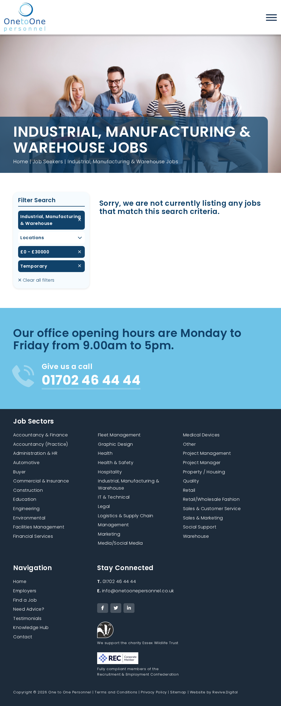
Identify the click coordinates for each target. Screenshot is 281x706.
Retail (189, 490)
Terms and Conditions (116, 692)
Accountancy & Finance (40, 435)
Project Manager (202, 462)
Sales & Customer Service (212, 508)
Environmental (29, 518)
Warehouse (196, 536)
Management (113, 525)
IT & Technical (114, 497)
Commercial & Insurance (41, 481)
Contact (22, 637)
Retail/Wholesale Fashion (211, 499)
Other (189, 444)
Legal (104, 506)
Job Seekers (48, 161)
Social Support (199, 527)
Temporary (33, 266)
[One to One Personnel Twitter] (115, 608)
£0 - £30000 (34, 252)
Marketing (109, 534)
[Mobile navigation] (271, 18)
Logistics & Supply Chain (125, 516)
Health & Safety (115, 462)
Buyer (19, 472)
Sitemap (178, 692)
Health (105, 453)
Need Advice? (28, 609)
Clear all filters (38, 280)
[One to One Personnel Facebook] (102, 608)
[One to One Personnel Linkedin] (128, 608)
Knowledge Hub (31, 627)
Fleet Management (119, 435)
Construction (28, 490)
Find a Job (25, 600)
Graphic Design (115, 444)
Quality (191, 481)
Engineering (26, 508)
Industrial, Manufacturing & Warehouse (50, 220)
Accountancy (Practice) (40, 444)
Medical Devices (201, 435)
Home (20, 161)
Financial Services (33, 536)
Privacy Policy (154, 692)
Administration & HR (35, 453)
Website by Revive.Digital (214, 692)
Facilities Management (38, 527)
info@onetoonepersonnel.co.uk (135, 591)
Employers (24, 591)
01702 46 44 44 (116, 581)
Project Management (207, 453)
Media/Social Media (120, 543)
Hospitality (110, 472)
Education (24, 499)
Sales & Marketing (203, 518)
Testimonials (27, 618)
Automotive (26, 462)
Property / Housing (204, 472)
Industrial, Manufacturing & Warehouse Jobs (123, 161)
